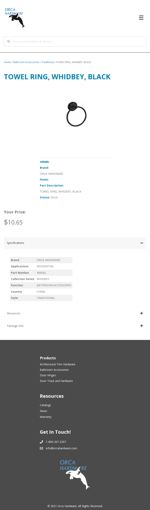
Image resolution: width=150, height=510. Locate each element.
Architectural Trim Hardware (57, 364)
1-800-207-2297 (56, 442)
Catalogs (45, 405)
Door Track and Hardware (56, 381)
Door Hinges (48, 375)
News (43, 411)
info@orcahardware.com (61, 448)
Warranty (45, 417)
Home (7, 62)
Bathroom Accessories (26, 62)
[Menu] (141, 17)
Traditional (48, 62)
